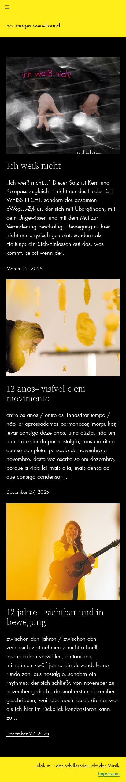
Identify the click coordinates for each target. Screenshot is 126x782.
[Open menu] (7, 7)
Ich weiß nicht (33, 165)
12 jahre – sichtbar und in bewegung (55, 617)
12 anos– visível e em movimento (45, 393)
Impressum (109, 773)
